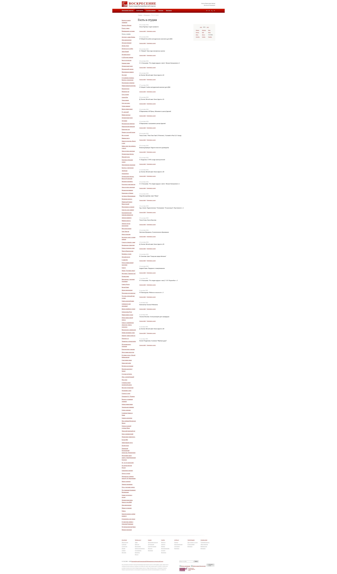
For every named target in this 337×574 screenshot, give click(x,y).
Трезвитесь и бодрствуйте (129, 341)
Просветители (125, 88)
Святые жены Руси (127, 312)
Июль (197, 34)
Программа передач (127, 10)
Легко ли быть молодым (128, 151)
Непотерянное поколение (128, 165)
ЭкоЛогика (124, 170)
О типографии (191, 544)
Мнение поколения (127, 529)
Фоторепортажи (165, 548)
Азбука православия (127, 404)
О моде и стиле (126, 393)
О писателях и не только (128, 519)
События (124, 544)
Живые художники (127, 508)
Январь (197, 30)
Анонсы (163, 544)
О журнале (177, 546)
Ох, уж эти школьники (128, 462)
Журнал (176, 540)
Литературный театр (127, 66)
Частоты (160, 10)
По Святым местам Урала (129, 527)
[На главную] (206, 10)
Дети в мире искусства (128, 352)
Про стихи (124, 379)
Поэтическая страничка (128, 83)
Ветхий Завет (125, 287)
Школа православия (127, 109)
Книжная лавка (126, 63)
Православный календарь (129, 85)
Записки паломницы (127, 484)
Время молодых (126, 115)
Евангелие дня (126, 129)
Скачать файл (142, 31)
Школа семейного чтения (128, 309)
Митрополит (125, 542)
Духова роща (125, 445)
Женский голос (126, 157)
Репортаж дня (125, 91)
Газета (163, 540)
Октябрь (198, 36)
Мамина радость (126, 220)
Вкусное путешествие (127, 387)
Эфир (136, 542)
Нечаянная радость (127, 199)
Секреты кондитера (127, 418)
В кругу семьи (125, 28)
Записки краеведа (126, 217)
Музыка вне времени (127, 190)
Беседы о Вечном (126, 25)
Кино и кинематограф (127, 434)
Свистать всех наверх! (128, 210)
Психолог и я (125, 338)
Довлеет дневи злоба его (128, 335)
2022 (208, 27)
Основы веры (125, 276)
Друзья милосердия (127, 290)
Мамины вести (126, 138)
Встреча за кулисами (127, 366)
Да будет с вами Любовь (128, 37)
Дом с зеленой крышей (128, 377)
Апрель (197, 32)
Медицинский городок (127, 69)
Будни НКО (125, 439)
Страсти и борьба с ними (128, 242)
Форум (136, 554)
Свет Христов (125, 231)
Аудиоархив (147, 15)
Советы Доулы (126, 284)
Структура (124, 546)
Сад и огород (125, 94)
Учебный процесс (205, 542)
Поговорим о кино (126, 390)
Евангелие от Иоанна (127, 193)
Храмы (123, 548)
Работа (124, 511)
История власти (126, 54)
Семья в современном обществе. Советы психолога (128, 325)
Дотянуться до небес (127, 48)
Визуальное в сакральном (129, 330)
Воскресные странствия (128, 245)
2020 (201, 27)
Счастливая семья (127, 360)
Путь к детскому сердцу (128, 487)
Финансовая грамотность (128, 437)
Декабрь (210, 36)
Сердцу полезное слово (128, 248)
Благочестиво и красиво (128, 349)
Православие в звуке (127, 314)
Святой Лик (125, 97)
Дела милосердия (126, 40)
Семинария (204, 540)
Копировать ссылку (151, 31)
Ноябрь (203, 36)
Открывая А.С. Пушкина (128, 396)
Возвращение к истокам (128, 31)
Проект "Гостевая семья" (128, 270)
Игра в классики (126, 234)
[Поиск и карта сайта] (212, 10)
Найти (196, 561)
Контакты (169, 10)
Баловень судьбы (126, 254)
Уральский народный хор (128, 431)
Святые (123, 550)
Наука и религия (126, 481)
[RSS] (214, 10)
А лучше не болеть (127, 374)
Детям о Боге (125, 45)
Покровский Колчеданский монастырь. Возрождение (128, 450)
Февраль (204, 30)
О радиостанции (151, 10)
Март (209, 30)
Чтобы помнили (126, 106)
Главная (140, 15)
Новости (137, 544)
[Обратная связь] (209, 10)
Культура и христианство (128, 184)
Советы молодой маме (128, 301)
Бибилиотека (204, 546)
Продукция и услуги (193, 542)
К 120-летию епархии (127, 57)
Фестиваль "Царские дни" (129, 273)
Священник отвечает (127, 470)
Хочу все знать (126, 103)
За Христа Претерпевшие (128, 196)
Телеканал (138, 540)
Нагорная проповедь (127, 181)
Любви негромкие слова (128, 332)
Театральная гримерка (128, 407)
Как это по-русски (126, 60)
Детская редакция (126, 43)
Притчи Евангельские (127, 251)
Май (203, 32)
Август (203, 34)
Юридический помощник (128, 126)
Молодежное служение (128, 207)
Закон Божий (125, 51)
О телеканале (138, 550)
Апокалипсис (125, 173)
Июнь (209, 32)
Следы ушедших (126, 410)
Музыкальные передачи (128, 123)
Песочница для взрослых (128, 293)
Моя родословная (126, 228)
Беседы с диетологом (127, 168)
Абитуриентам (204, 544)
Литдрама (124, 120)
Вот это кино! (125, 135)
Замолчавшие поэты (127, 442)
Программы (138, 546)
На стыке (124, 75)
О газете (163, 550)
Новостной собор (126, 363)
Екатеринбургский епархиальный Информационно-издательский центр (147, 561)
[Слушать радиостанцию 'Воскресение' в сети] (198, 566)
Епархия (124, 540)
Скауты (124, 267)
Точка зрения (125, 100)
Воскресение (142, 3)
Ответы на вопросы (140, 548)
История (124, 552)
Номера (163, 546)
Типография (191, 540)
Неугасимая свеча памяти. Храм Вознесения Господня (129, 457)
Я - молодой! (125, 112)
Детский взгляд (126, 257)
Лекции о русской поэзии (128, 132)
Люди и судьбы (126, 473)
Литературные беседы (128, 154)
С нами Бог (125, 260)
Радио (150, 540)
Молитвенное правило (128, 72)
